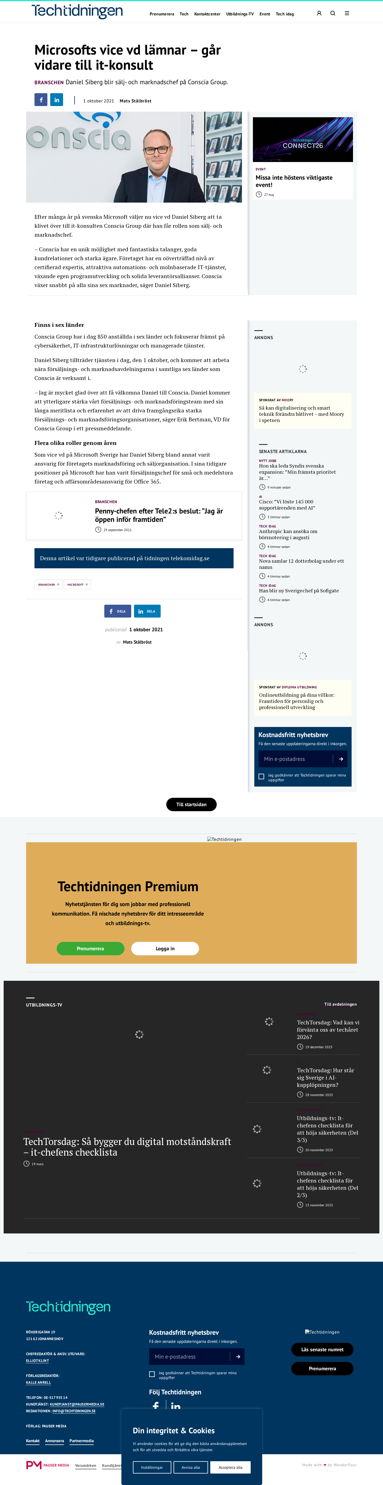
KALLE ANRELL (38, 1382)
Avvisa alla (191, 1467)
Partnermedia (82, 1440)
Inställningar (152, 1467)
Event (265, 14)
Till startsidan (191, 804)
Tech (184, 14)
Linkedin (176, 1407)
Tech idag (285, 14)
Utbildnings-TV (240, 14)
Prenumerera (162, 14)
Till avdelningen (340, 1004)
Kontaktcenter (207, 14)
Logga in (165, 948)
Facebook (156, 1407)
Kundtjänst (112, 1465)
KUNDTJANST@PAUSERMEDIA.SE (77, 1404)
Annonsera (54, 1440)
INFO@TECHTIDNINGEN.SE (74, 1411)
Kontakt (33, 1440)
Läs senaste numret (322, 1349)
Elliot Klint (37, 1360)
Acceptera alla (231, 1467)
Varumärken (85, 1465)
